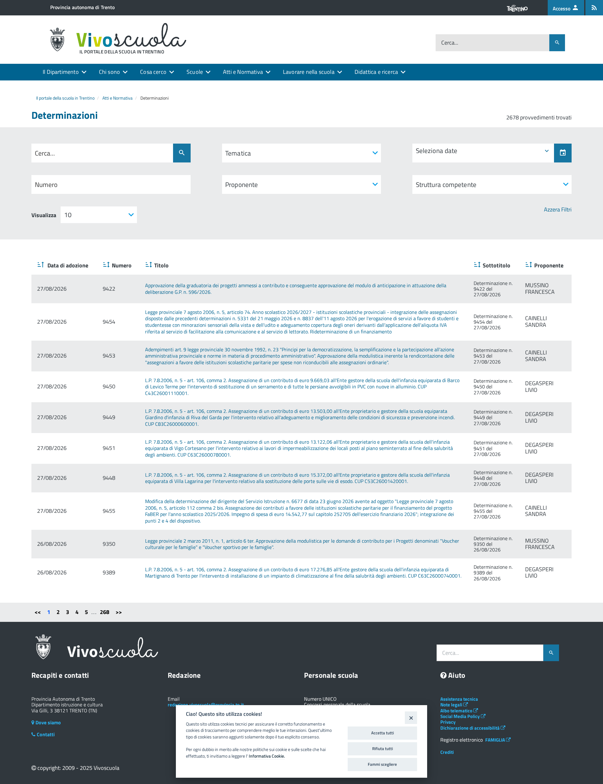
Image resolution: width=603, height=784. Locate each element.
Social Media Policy (460, 716)
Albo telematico (456, 710)
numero (46, 184)
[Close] (411, 717)
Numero (122, 265)
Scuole (195, 72)
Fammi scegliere (382, 764)
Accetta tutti (382, 733)
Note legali (451, 704)
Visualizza (43, 215)
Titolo (161, 265)
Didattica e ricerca (376, 72)
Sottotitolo (496, 265)
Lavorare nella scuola (308, 72)
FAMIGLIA (495, 739)
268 (104, 612)
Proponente (548, 265)
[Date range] (563, 153)
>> (119, 612)
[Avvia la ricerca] (557, 42)
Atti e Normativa (243, 72)
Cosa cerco (153, 72)
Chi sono (109, 72)
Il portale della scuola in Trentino (65, 98)
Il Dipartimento (61, 72)
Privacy (448, 722)
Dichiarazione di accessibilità (470, 728)
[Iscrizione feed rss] (594, 7)
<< (38, 612)
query (44, 153)
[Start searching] (182, 153)
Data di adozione (67, 265)
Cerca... (449, 43)
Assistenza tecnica (459, 699)
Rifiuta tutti (382, 748)
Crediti (447, 752)
